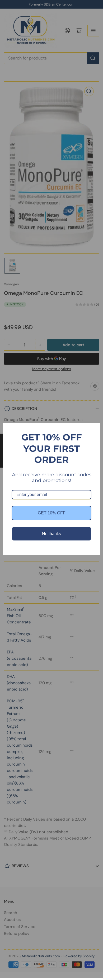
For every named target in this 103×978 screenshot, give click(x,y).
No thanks (51, 534)
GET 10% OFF (51, 513)
